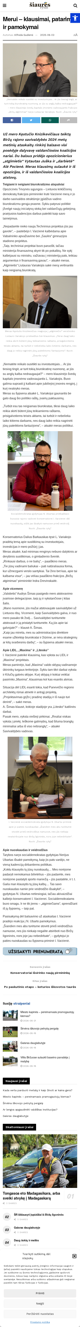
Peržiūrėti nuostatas (40, 1314)
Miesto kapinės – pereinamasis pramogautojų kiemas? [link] (37, 1096)
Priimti (40, 1293)
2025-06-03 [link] (47, 35)
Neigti (40, 1303)
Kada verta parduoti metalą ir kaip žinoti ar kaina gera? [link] (37, 1090)
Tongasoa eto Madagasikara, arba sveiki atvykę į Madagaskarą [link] (31, 1195)
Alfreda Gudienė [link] (23, 35)
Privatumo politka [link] (40, 1322)
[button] (74, 1256)
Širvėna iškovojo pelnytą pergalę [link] (39, 1028)
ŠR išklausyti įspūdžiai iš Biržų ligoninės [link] (38, 1214)
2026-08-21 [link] (29, 1020)
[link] (75, 18)
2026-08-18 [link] (29, 1033)
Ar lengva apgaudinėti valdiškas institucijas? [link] (30, 1109)
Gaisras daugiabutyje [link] (32, 1043)
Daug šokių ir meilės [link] (26, 1240)
